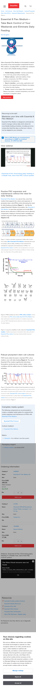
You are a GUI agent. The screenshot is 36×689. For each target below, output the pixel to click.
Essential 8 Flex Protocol (11, 421)
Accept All (18, 683)
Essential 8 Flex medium (7, 247)
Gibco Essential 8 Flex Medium (15, 241)
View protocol (7, 97)
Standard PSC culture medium (18, 393)
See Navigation (5, 34)
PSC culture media (14, 316)
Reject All (18, 677)
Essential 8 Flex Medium (8, 199)
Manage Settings (18, 670)
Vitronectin (7, 438)
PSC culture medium (25, 314)
